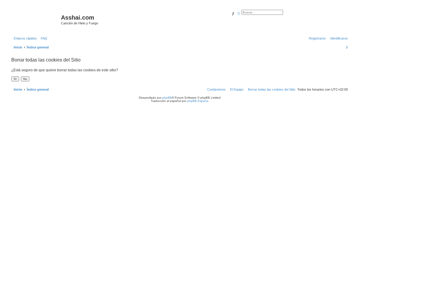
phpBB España (197, 101)
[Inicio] (35, 19)
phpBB (167, 97)
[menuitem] (42, 38)
